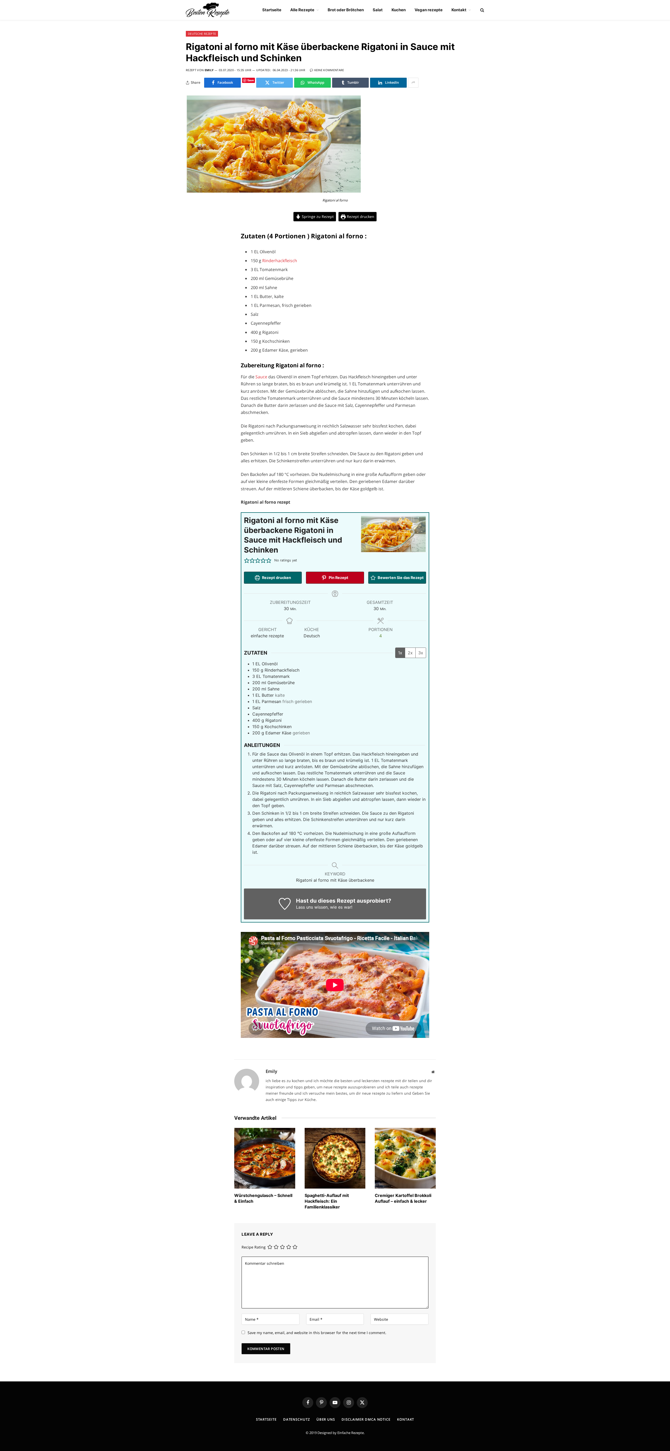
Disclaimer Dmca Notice (366, 1419)
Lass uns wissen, (312, 907)
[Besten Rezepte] (208, 10)
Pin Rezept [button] (338, 577)
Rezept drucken (360, 216)
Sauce (261, 377)
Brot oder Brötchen (346, 9)
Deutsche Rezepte (202, 34)
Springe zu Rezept (317, 216)
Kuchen (399, 9)
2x (410, 652)
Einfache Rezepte (350, 1432)
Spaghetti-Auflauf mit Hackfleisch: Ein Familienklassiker (327, 1201)
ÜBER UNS (325, 1419)
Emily (209, 70)
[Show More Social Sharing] (413, 83)
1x (400, 652)
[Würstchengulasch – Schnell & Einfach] (264, 1158)
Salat (378, 9)
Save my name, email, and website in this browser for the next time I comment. (317, 1332)
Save (250, 80)
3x (420, 652)
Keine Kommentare (329, 70)
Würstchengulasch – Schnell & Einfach (263, 1198)
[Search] (481, 10)
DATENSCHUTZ (296, 1419)
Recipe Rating (254, 1247)
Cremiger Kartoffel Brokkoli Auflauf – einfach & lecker (403, 1198)
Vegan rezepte (429, 9)
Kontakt (458, 9)
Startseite (271, 9)
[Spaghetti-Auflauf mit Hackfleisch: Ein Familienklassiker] (335, 1158)
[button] (246, 560)
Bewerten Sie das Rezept (400, 577)
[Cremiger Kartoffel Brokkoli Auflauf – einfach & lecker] (405, 1158)
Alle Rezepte (302, 9)
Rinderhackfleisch (279, 260)
